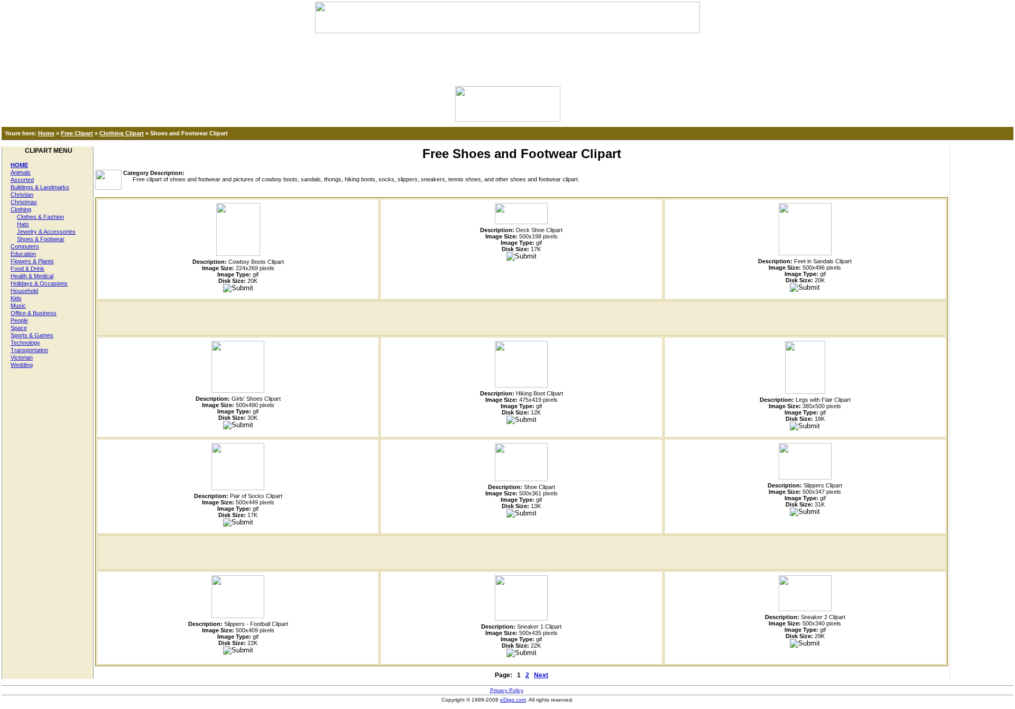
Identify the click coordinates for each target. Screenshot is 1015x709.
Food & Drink (27, 268)
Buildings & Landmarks (40, 187)
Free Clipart (77, 133)
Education (23, 254)
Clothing (21, 209)
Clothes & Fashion (40, 217)
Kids (16, 298)
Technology (25, 342)
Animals (21, 172)
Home (46, 133)
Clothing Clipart (121, 133)
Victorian (22, 357)
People (19, 320)
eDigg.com (513, 700)
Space (19, 328)
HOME (19, 165)
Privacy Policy (506, 690)
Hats (23, 224)
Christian (22, 194)
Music (18, 305)
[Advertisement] (507, 57)
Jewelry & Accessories (46, 231)
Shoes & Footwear (40, 239)
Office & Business (34, 313)
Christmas (24, 202)
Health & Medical (32, 276)
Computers (25, 246)
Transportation (29, 350)
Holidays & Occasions (39, 283)
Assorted (22, 180)
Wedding (22, 365)
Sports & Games (32, 335)
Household (24, 291)
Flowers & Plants (32, 261)
